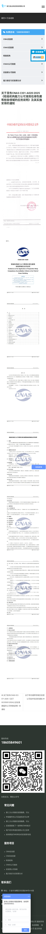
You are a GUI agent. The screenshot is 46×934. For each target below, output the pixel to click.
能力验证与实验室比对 (12, 80)
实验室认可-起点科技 (33, 928)
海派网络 (35, 925)
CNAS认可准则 (9, 64)
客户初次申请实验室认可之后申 (17, 830)
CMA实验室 (8, 39)
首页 (3, 18)
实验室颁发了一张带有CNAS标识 (18, 825)
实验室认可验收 (9, 72)
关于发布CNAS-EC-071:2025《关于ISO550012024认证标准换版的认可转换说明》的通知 (11, 702)
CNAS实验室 (8, 47)
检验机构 (6, 55)
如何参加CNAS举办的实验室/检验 (18, 834)
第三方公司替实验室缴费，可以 (17, 812)
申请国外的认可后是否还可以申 (17, 817)
